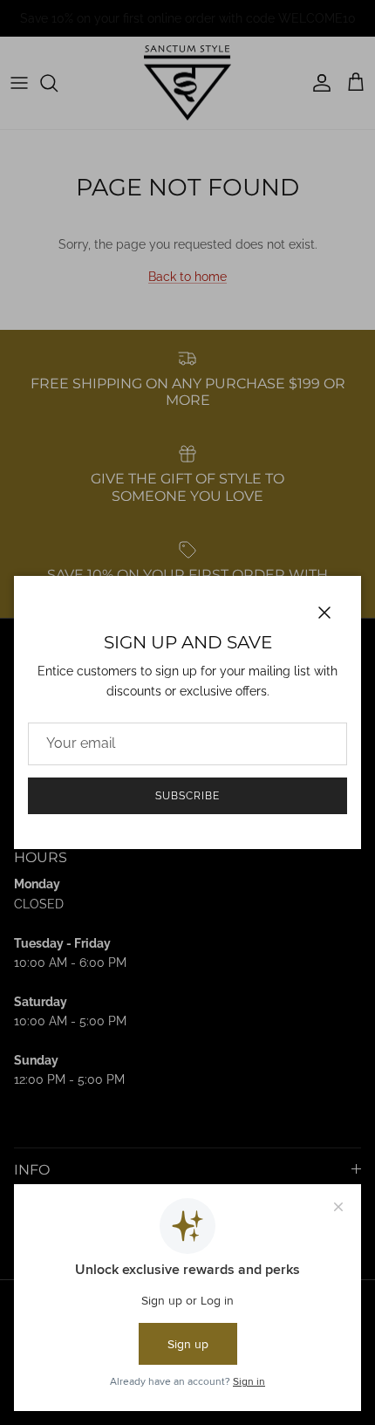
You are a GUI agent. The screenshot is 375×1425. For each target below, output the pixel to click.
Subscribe (187, 796)
